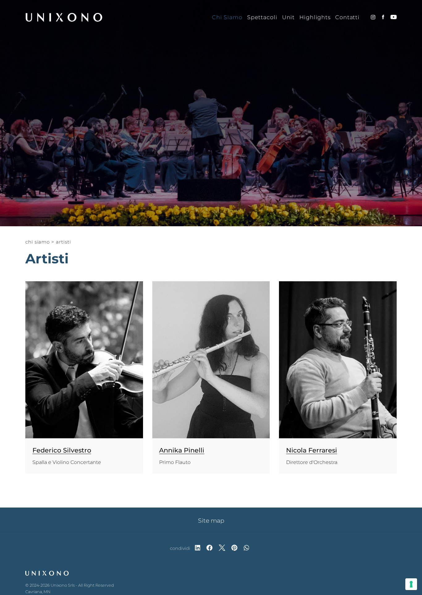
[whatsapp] (246, 548)
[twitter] (222, 548)
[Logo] (64, 17)
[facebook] (209, 548)
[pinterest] (234, 548)
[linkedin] (197, 548)
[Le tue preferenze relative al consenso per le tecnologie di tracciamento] (411, 584)
